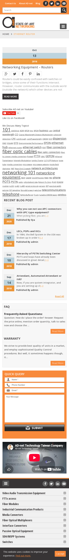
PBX (50, 178)
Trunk (36, 195)
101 (6, 129)
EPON (47, 143)
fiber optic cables (19, 151)
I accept (60, 553)
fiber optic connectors (49, 152)
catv (50, 131)
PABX (46, 178)
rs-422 (17, 186)
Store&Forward (27, 190)
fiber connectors (56, 147)
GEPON (50, 156)
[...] (46, 216)
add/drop (15, 131)
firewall (30, 156)
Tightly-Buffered (26, 195)
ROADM (60, 182)
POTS (6, 182)
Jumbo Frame (37, 160)
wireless (62, 194)
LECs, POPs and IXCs (29, 231)
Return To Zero (44, 182)
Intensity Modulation (22, 160)
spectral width (55, 186)
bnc (31, 131)
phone (56, 177)
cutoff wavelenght (34, 139)
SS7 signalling (14, 190)
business (43, 130)
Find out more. (23, 555)
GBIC (43, 156)
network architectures (44, 168)
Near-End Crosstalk (23, 168)
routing (5, 186)
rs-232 (11, 186)
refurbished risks (31, 182)
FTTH (37, 156)
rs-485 (22, 186)
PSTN (14, 182)
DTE (16, 143)
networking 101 (18, 172)
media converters (14, 164)
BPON (36, 131)
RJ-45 (54, 182)
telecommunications (54, 190)
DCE (50, 139)
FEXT (44, 147)
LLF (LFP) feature (51, 160)
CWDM (45, 139)
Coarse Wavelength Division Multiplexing (36, 135)
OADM (28, 178)
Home (5, 34)
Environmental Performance (31, 143)
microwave (27, 164)
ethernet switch (32, 147)
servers (42, 186)
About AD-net (26, 3)
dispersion (59, 138)
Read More (10, 96)
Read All (59, 296)
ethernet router (15, 147)
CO (16, 134)
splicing (5, 190)
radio (20, 182)
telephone (10, 194)
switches (37, 190)
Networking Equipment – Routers (27, 67)
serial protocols (32, 186)
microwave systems (41, 164)
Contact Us (10, 3)
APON (27, 131)
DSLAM (10, 143)
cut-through (21, 139)
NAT (12, 168)
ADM (22, 131)
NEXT (23, 178)
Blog (38, 3)
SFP (47, 186)
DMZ (4, 143)
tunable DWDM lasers (48, 195)
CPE (13, 138)
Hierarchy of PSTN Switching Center (38, 253)
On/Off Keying (38, 178)
